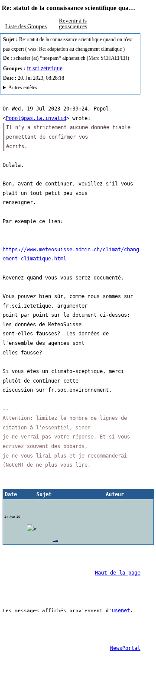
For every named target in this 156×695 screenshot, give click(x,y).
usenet (121, 610)
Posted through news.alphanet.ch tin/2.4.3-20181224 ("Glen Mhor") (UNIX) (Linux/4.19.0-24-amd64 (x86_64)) (64, 89)
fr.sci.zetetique (44, 68)
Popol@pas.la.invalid (36, 118)
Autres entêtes (22, 88)
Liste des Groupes (26, 26)
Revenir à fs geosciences (73, 23)
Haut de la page (117, 573)
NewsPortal (125, 648)
